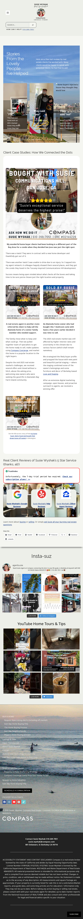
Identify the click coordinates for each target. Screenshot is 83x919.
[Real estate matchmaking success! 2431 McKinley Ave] (51, 583)
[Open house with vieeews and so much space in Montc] (71, 583)
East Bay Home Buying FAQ (16, 724)
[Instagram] (9, 802)
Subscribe (74, 914)
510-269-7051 (28, 29)
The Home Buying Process (15, 727)
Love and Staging (50, 374)
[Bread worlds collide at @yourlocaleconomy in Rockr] (11, 583)
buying (23, 522)
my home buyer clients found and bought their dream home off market (23, 436)
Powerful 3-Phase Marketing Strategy (20, 772)
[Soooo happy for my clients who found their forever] (31, 603)
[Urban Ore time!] (11, 603)
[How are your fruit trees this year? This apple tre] (31, 583)
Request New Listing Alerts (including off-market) (25, 720)
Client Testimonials (10, 743)
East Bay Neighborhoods (15, 731)
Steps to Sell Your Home (13, 768)
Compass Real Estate (32, 810)
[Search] (33, 25)
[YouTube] (14, 802)
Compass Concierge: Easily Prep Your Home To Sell (26, 775)
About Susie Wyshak (11, 746)
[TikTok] (24, 802)
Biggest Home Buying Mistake (17, 735)
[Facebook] (4, 802)
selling (31, 522)
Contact (5, 750)
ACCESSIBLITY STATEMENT (14, 859)
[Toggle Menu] (8, 13)
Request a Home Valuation (14, 780)
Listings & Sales (9, 739)
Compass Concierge (19, 350)
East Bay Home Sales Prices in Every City (19, 757)
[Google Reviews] (19, 802)
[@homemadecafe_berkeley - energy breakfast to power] (71, 603)
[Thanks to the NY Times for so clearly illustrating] (51, 603)
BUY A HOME (8, 716)
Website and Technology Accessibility (18, 754)
